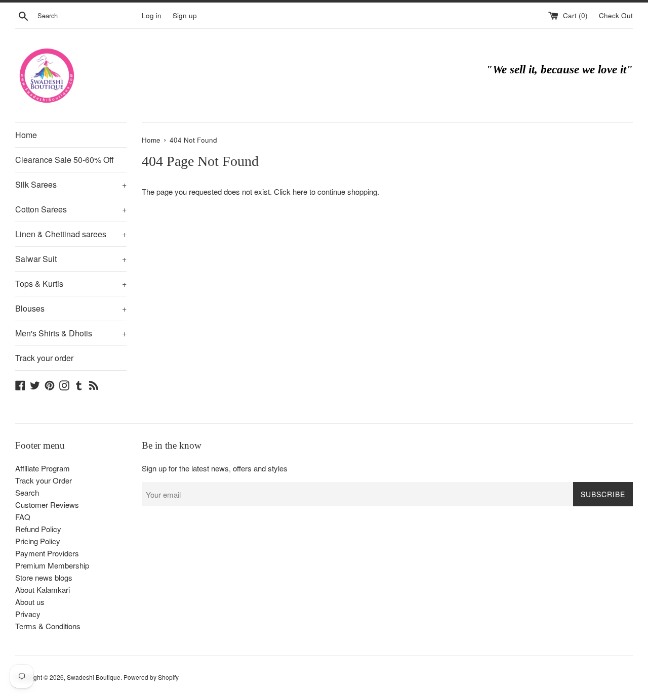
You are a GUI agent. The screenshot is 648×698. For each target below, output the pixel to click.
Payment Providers (47, 553)
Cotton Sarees (71, 209)
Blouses (71, 308)
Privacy (27, 613)
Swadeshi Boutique (93, 677)
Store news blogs (43, 577)
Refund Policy (38, 529)
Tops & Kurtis (71, 283)
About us (30, 601)
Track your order (44, 358)
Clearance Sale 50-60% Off (64, 159)
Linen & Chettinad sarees (71, 234)
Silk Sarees (71, 184)
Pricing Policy (37, 541)
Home (26, 135)
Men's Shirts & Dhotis (71, 333)
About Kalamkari (42, 589)
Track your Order (43, 480)
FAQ (22, 516)
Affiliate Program (42, 468)
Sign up (185, 15)
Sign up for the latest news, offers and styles (215, 468)
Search (27, 492)
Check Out (616, 15)
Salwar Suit (71, 259)
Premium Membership (52, 565)
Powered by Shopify (151, 677)
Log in (151, 15)
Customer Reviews (47, 504)
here (300, 191)
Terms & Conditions (47, 626)
